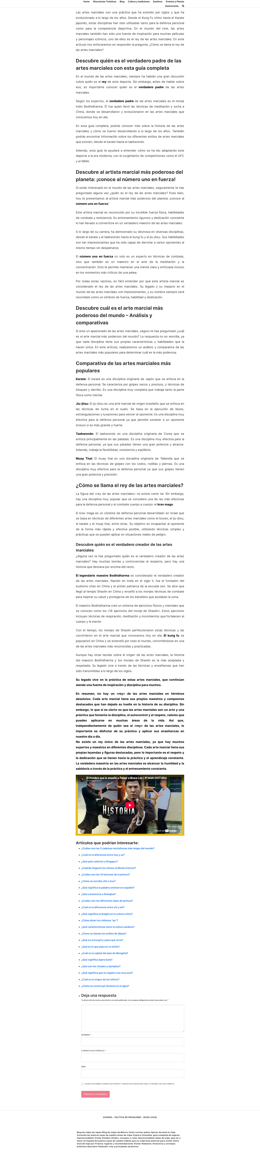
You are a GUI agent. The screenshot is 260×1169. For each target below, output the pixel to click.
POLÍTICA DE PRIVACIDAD (128, 1117)
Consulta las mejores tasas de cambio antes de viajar (105, 1135)
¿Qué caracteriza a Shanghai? (98, 894)
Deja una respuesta (98, 995)
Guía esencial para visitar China (162, 1141)
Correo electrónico (93, 1051)
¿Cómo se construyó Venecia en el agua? (105, 986)
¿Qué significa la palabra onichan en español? (107, 887)
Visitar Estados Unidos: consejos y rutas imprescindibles (125, 1138)
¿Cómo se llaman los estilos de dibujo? (103, 933)
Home (86, 1)
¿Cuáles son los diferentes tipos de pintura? (107, 900)
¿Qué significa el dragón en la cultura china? (107, 913)
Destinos (157, 1)
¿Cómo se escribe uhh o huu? (98, 881)
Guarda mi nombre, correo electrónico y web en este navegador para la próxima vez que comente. (130, 1084)
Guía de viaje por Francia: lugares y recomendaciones (105, 1143)
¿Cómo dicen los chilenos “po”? (99, 920)
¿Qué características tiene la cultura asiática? (107, 926)
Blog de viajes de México (115, 1132)
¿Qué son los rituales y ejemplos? (101, 966)
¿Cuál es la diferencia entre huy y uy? (103, 854)
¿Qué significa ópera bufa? (97, 959)
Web (83, 1067)
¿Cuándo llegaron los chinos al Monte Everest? (108, 868)
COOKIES (108, 1117)
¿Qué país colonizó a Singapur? (99, 861)
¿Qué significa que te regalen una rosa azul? (107, 972)
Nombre (86, 1035)
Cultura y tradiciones (139, 1)
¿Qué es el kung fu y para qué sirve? (102, 940)
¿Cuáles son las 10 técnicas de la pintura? (105, 874)
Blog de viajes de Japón (89, 1132)
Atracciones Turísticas (104, 1)
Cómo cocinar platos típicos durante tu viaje (152, 1132)
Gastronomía (171, 6)
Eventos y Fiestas (175, 1)
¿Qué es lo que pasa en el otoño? (100, 946)
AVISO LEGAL (150, 1117)
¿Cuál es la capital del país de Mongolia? (104, 953)
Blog (122, 1)
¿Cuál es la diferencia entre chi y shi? (103, 907)
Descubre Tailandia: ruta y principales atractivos (113, 1146)
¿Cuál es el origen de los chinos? (100, 979)
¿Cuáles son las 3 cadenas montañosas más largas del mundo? (118, 848)
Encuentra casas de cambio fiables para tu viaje (120, 1141)
